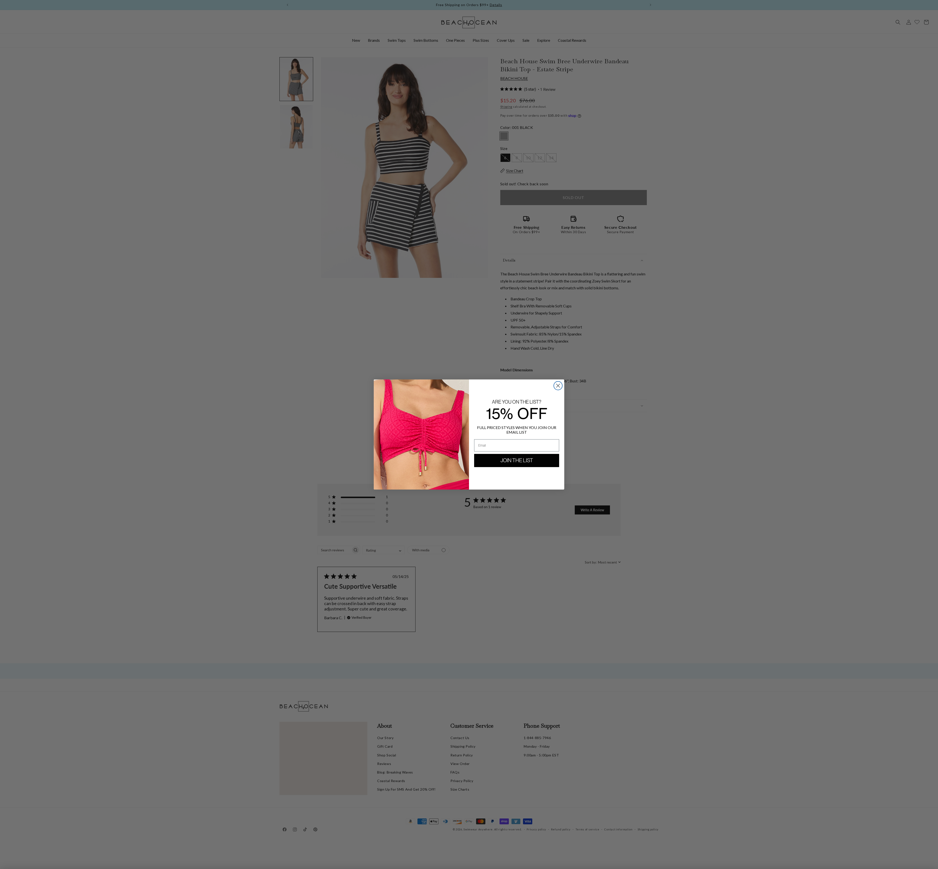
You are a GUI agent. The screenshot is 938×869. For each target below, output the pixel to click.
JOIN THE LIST (517, 460)
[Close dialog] (558, 385)
